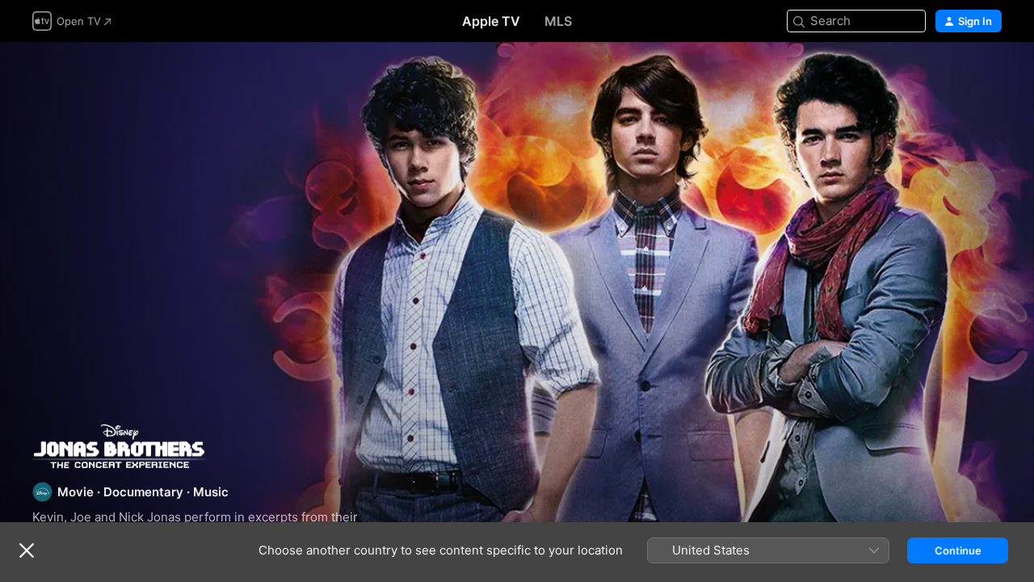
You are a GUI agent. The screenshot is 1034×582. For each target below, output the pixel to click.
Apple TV (491, 21)
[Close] (26, 550)
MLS (558, 21)
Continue (958, 550)
